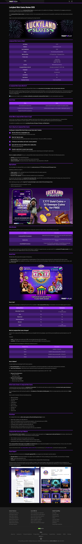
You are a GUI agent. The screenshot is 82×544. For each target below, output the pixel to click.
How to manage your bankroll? (37, 512)
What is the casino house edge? (37, 522)
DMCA (64, 534)
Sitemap (69, 534)
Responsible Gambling (57, 524)
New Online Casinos (13, 521)
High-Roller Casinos (13, 516)
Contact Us (19, 534)
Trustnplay (14, 1)
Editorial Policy (44, 534)
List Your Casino (55, 519)
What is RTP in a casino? (36, 521)
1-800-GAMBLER (53, 540)
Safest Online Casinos (13, 522)
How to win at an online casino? (37, 516)
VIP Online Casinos (13, 524)
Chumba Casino (49, 447)
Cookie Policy (52, 534)
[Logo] (41, 536)
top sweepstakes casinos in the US (28, 447)
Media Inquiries (55, 516)
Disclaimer (59, 534)
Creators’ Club (55, 514)
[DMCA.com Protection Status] (41, 529)
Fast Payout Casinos (13, 514)
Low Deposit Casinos (13, 517)
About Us (13, 534)
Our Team (54, 512)
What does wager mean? (36, 517)
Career (53, 517)
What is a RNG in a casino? (36, 519)
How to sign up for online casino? (38, 514)
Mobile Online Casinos (14, 519)
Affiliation (54, 522)
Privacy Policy (36, 534)
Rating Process (55, 521)
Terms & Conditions (27, 534)
